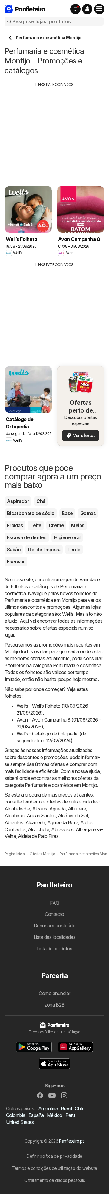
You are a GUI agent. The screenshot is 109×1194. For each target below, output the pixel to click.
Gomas (88, 513)
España (36, 1115)
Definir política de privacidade (54, 1156)
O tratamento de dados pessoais (54, 1180)
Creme (56, 525)
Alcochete (38, 829)
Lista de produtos (54, 949)
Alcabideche (17, 809)
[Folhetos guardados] (75, 9)
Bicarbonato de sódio (30, 513)
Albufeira (77, 809)
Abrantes (14, 822)
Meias (77, 525)
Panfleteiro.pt (71, 1141)
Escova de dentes (27, 537)
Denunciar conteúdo (55, 926)
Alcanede (35, 822)
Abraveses (62, 829)
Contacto (54, 914)
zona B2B (54, 1005)
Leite (35, 525)
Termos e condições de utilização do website (54, 1168)
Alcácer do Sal (73, 816)
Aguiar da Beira (62, 822)
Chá (40, 501)
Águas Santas (41, 816)
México (54, 1115)
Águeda (57, 809)
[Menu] (99, 9)
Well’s (68, 614)
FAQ (54, 903)
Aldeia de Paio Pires (38, 836)
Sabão (14, 550)
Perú (70, 1115)
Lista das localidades (54, 937)
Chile (79, 1108)
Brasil (66, 1108)
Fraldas (15, 525)
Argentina (48, 1108)
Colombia (15, 1115)
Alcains (39, 809)
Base (67, 513)
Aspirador (18, 501)
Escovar (16, 562)
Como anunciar (54, 993)
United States (20, 1122)
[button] (87, 9)
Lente (74, 550)
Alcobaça (15, 816)
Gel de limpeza (44, 550)
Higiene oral (67, 537)
